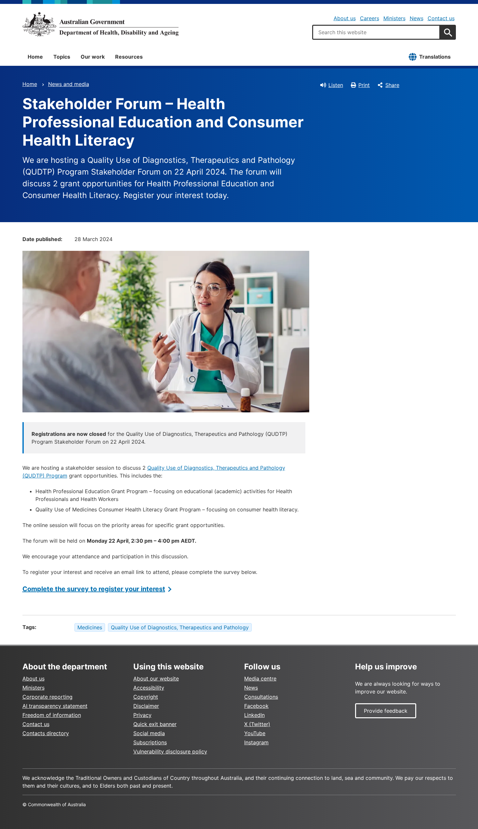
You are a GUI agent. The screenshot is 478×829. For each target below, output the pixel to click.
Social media (149, 733)
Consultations (261, 696)
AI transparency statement (54, 706)
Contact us (441, 18)
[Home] (100, 24)
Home (35, 56)
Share (392, 85)
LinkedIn (254, 715)
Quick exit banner (155, 724)
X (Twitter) (257, 724)
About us (345, 18)
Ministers (394, 18)
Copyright (145, 696)
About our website (156, 678)
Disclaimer (146, 706)
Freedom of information (51, 715)
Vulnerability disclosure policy (170, 751)
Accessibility (148, 687)
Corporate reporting (47, 696)
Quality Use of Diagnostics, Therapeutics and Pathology (180, 627)
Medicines (89, 627)
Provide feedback (385, 711)
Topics (61, 56)
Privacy (142, 715)
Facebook (256, 706)
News (416, 18)
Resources (129, 56)
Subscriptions (150, 742)
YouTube (254, 733)
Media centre (260, 678)
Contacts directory (45, 733)
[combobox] (376, 32)
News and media (68, 84)
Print (364, 85)
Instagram (256, 742)
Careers (369, 18)
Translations (435, 56)
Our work (93, 56)
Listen (335, 85)
